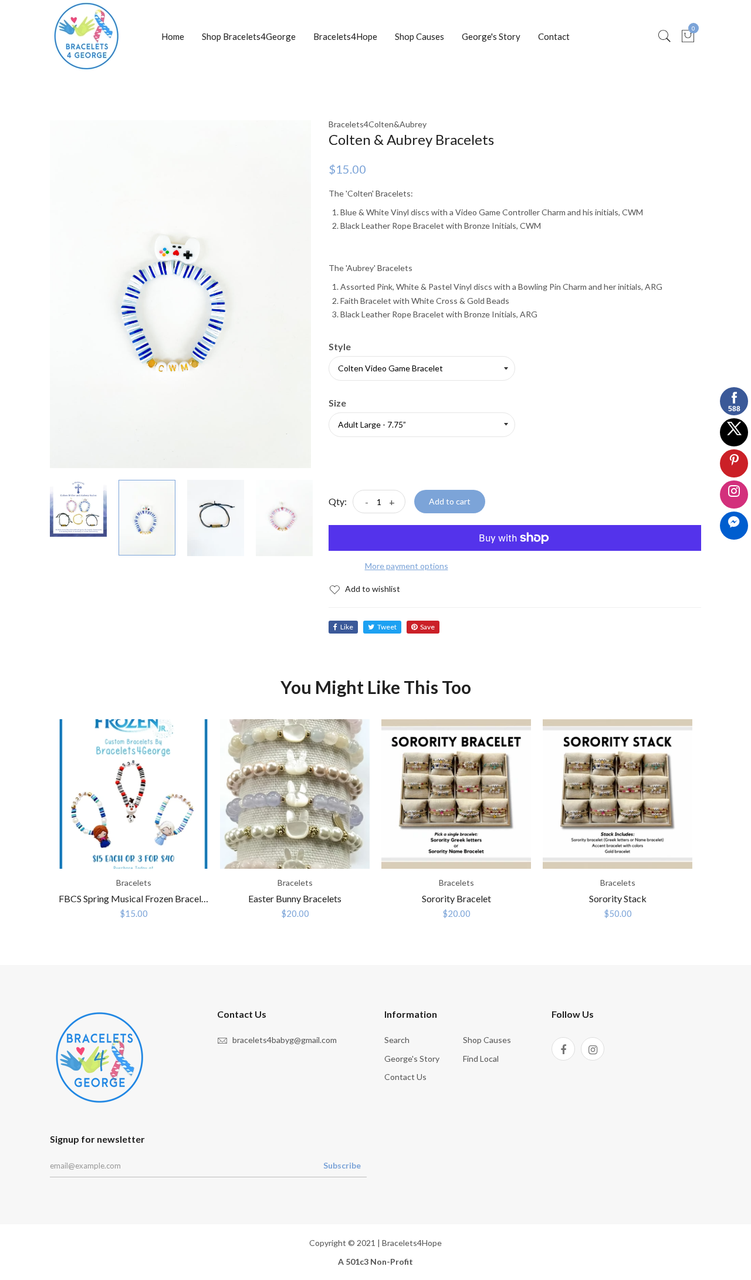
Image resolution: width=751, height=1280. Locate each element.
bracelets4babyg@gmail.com (284, 1040)
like (346, 626)
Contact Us (405, 1077)
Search (397, 1040)
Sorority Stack (618, 898)
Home (172, 36)
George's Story (491, 36)
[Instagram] (592, 1049)
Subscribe (342, 1165)
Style (340, 346)
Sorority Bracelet (456, 898)
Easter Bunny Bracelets (294, 898)
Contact (554, 36)
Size (337, 403)
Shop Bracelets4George (249, 36)
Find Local (481, 1059)
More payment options (406, 566)
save (427, 626)
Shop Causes (419, 36)
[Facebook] (563, 1049)
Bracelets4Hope (345, 36)
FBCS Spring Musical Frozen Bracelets (136, 898)
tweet (387, 626)
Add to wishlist (371, 589)
